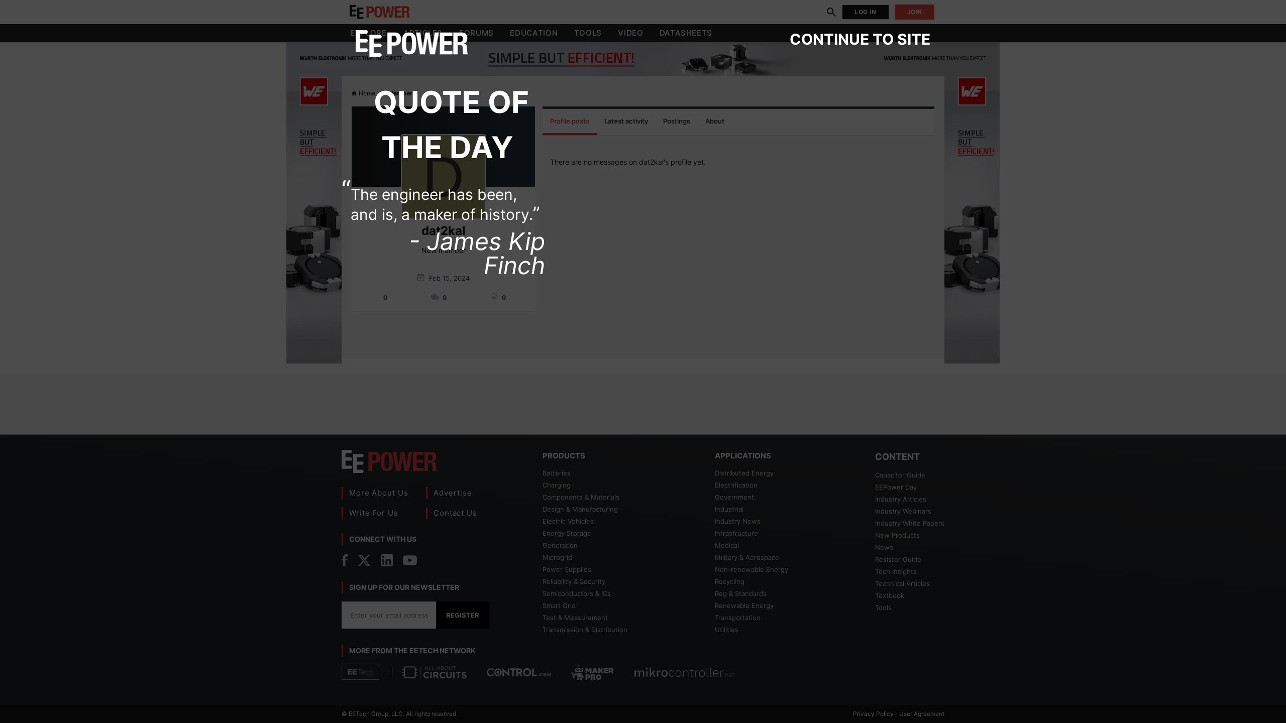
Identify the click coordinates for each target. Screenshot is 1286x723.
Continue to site (860, 39)
